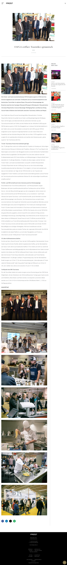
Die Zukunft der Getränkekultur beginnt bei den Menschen (58, 148)
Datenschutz (37, 549)
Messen (53, 81)
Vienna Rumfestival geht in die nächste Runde (58, 126)
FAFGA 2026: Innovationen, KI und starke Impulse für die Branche (58, 84)
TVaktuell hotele (38, 550)
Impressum (30, 549)
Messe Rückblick (37, 559)
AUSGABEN (33, 560)
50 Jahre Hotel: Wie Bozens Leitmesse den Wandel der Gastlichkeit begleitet (57, 106)
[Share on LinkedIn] (6, 521)
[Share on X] (10, 521)
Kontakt (31, 550)
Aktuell (31, 555)
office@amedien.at (34, 544)
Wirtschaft (36, 556)
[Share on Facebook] (2, 521)
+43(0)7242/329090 (33, 541)
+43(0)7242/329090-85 (34, 542)
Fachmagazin (30, 559)
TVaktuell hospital (33, 551)
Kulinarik (31, 556)
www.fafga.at (5, 287)
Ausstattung (37, 555)
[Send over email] (14, 521)
